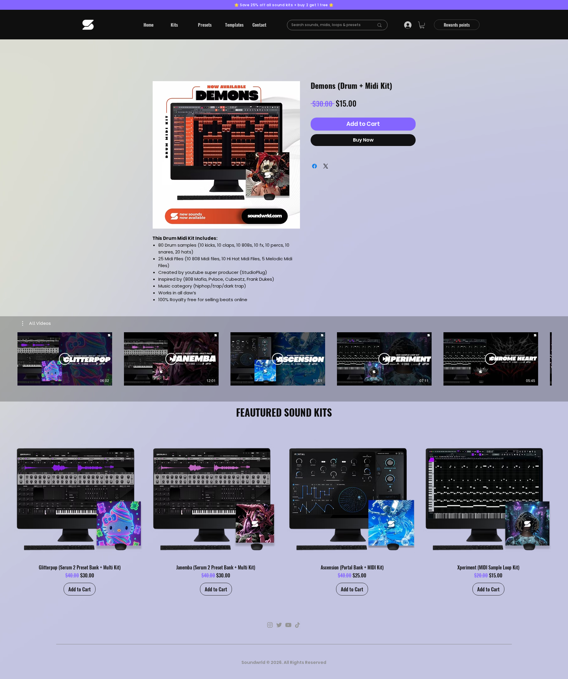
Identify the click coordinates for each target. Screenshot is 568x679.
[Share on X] (325, 166)
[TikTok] (297, 625)
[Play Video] (65, 359)
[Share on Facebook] (314, 166)
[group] (284, 512)
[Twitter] (279, 625)
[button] (179, 24)
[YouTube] (288, 625)
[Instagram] (270, 625)
